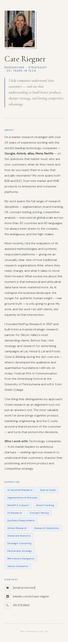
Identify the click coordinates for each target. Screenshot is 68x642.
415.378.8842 (21, 605)
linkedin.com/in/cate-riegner (31, 596)
